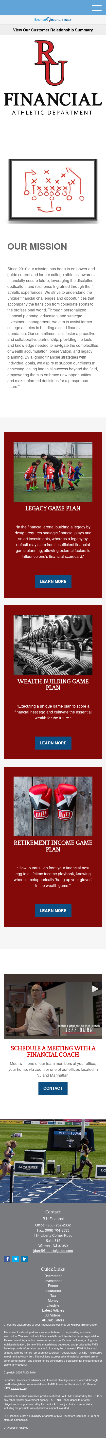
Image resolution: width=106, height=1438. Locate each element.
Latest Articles (53, 1310)
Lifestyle (53, 1305)
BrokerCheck (89, 1324)
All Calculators (53, 1319)
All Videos (53, 1315)
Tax (53, 1295)
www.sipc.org (19, 1388)
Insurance (53, 1290)
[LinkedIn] (52, 125)
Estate (53, 1285)
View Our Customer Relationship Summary (53, 30)
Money (53, 1300)
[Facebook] (59, 125)
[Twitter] (45, 125)
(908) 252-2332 (55, 136)
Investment (53, 1280)
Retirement (53, 1275)
